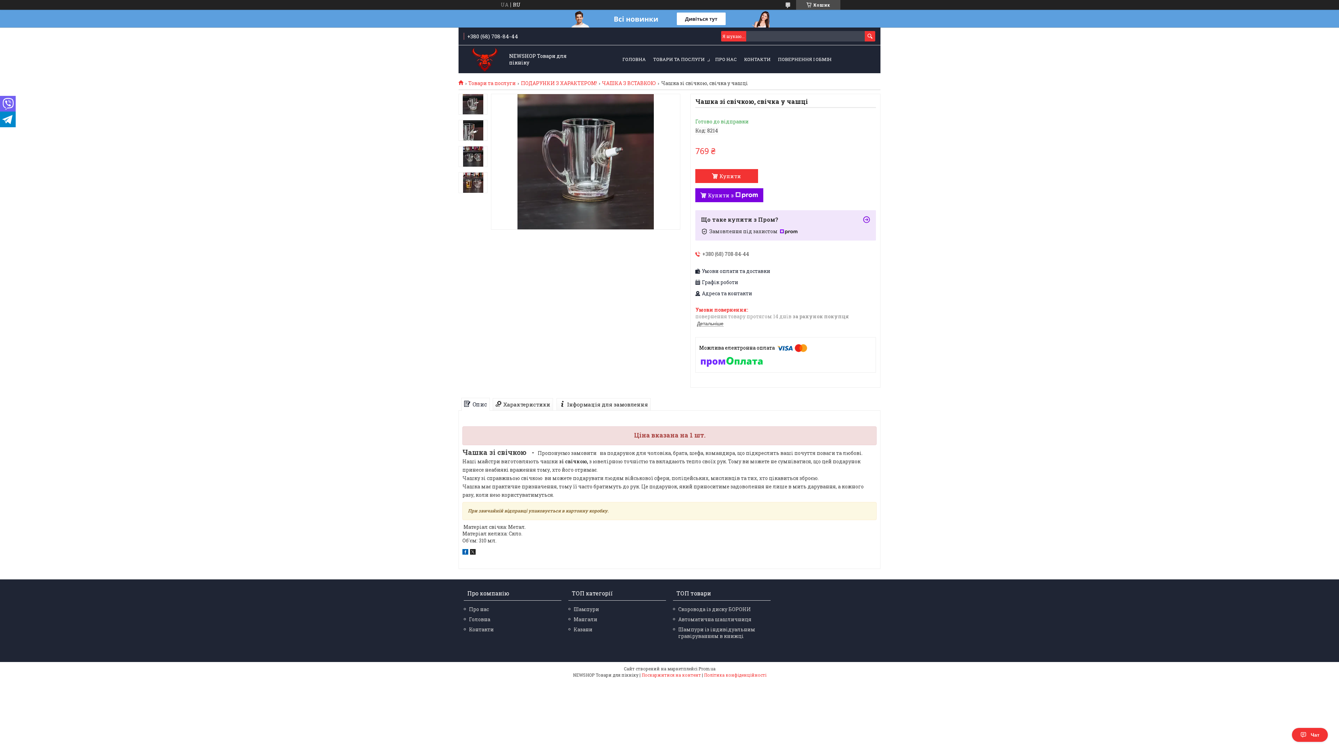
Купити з (721, 195)
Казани (583, 629)
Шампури (586, 609)
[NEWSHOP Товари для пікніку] (484, 60)
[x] (473, 552)
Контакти (757, 59)
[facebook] (465, 552)
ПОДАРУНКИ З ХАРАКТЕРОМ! (559, 83)
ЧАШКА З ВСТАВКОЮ (629, 83)
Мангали (585, 619)
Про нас (726, 59)
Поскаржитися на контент (671, 675)
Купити (730, 176)
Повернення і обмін (805, 59)
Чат (1315, 735)
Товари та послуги (679, 59)
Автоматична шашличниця (714, 619)
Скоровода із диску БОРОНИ (714, 609)
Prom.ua (707, 668)
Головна (634, 59)
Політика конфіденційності (735, 675)
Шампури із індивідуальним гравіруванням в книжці (716, 632)
